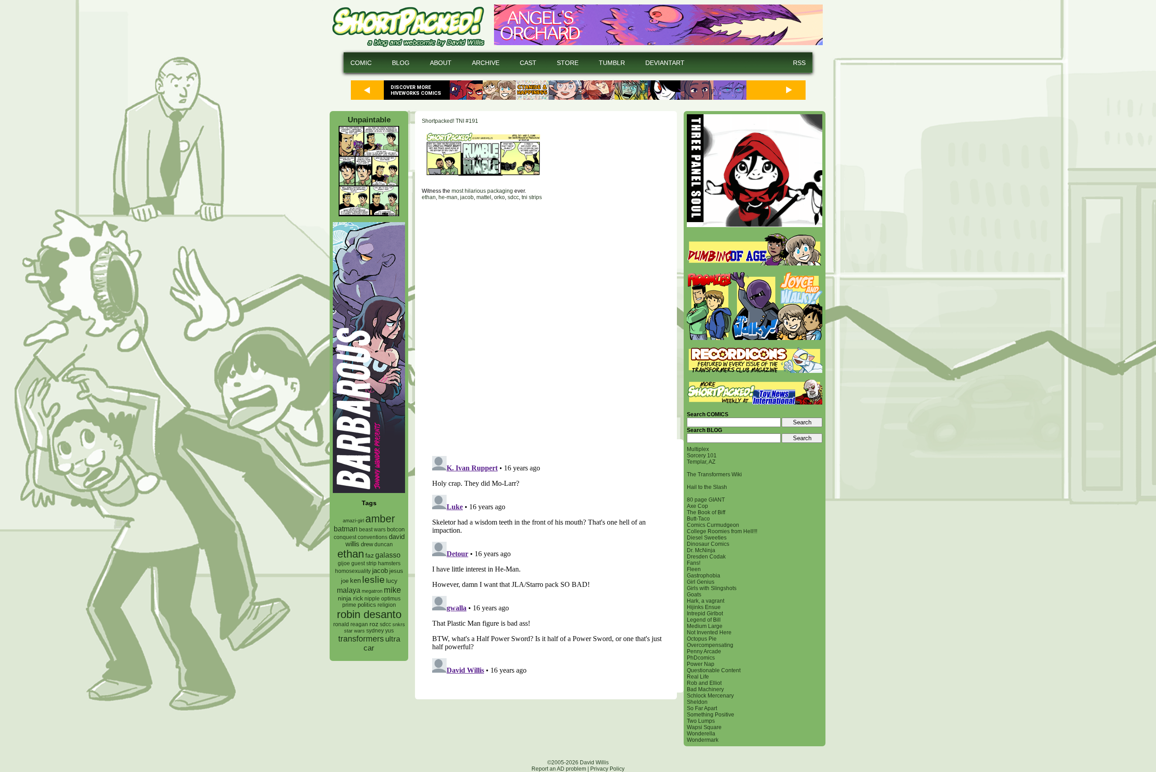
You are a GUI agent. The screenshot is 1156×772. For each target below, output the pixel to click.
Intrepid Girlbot (705, 613)
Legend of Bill (704, 620)
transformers (361, 638)
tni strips (532, 197)
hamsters (389, 563)
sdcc (385, 624)
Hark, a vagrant (705, 601)
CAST (528, 62)
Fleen (694, 569)
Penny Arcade (704, 651)
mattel (483, 197)
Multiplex (698, 449)
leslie (373, 579)
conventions (372, 537)
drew (367, 544)
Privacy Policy (607, 769)
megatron (372, 591)
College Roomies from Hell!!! (722, 531)
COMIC (361, 62)
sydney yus (380, 631)
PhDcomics (701, 658)
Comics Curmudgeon (713, 525)
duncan (383, 544)
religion (387, 605)
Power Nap (700, 664)
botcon (396, 529)
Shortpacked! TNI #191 (450, 121)
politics (367, 605)
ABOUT (441, 62)
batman (346, 529)
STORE (567, 62)
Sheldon (697, 702)
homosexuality (353, 571)
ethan (350, 554)
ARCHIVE (485, 62)
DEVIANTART (665, 62)
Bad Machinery (705, 689)
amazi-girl (353, 520)
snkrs (398, 624)
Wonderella (701, 733)
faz (369, 555)
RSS (799, 62)
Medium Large (704, 626)
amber (380, 519)
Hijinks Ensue (704, 607)
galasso (388, 555)
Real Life (698, 677)
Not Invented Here (709, 632)
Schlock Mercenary (710, 696)
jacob (380, 570)
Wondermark (702, 740)
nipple (372, 598)
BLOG (401, 62)
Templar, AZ (701, 462)
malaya (348, 590)
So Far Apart (702, 708)
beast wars (372, 529)
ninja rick (350, 598)
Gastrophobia (703, 575)
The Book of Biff (706, 512)
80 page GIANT (706, 500)
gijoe (344, 563)
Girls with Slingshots (711, 588)
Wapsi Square (704, 727)
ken (355, 580)
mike (392, 590)
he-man (447, 197)
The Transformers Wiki (714, 474)
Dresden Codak (706, 556)
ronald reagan (350, 624)
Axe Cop (697, 506)
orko (499, 197)
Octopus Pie (702, 639)
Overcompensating (710, 645)
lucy (391, 580)
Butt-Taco (698, 519)
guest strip (364, 563)
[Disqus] (546, 320)
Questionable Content (714, 670)
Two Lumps (701, 721)
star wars (354, 630)
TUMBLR (612, 62)
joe (345, 581)
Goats (694, 594)
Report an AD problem (558, 769)
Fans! (693, 563)
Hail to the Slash (707, 487)
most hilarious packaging (482, 191)
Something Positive (710, 715)
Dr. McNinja (701, 550)
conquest (345, 537)
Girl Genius (700, 582)
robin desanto (369, 614)
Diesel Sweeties (707, 538)
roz (373, 624)
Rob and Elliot (704, 683)
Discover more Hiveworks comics (416, 90)
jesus (396, 570)
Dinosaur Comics (708, 544)
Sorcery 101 (702, 455)
